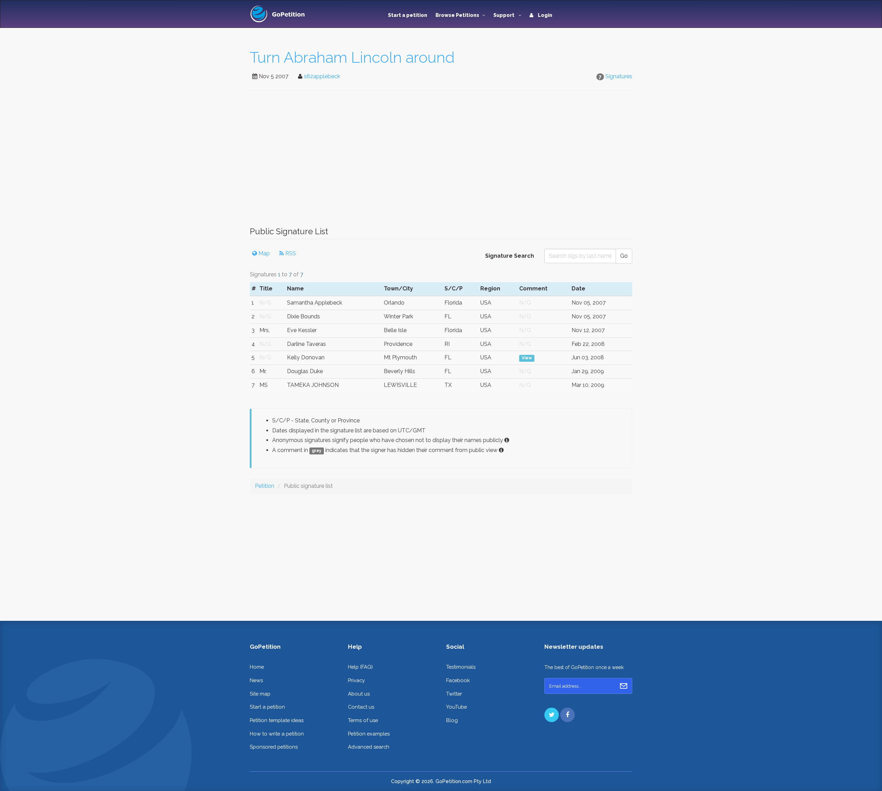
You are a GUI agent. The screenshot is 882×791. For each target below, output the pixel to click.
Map (263, 253)
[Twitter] (551, 715)
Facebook (458, 680)
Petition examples (369, 734)
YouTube (456, 707)
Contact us (361, 707)
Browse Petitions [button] (457, 15)
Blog (452, 720)
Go (624, 256)
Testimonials (460, 667)
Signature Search (509, 256)
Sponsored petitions (274, 747)
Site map (260, 694)
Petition (264, 486)
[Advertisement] (441, 162)
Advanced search (368, 747)
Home (257, 667)
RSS (290, 253)
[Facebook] (567, 715)
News (256, 680)
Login (544, 15)
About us (359, 694)
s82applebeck (322, 76)
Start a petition (407, 15)
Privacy (356, 680)
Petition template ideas (277, 720)
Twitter (454, 694)
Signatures (618, 76)
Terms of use (363, 720)
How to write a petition (277, 734)
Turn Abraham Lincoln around (352, 57)
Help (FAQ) (360, 667)
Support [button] (504, 15)
